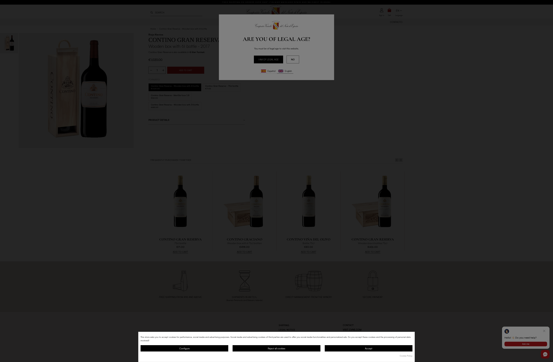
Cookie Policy (406, 356)
